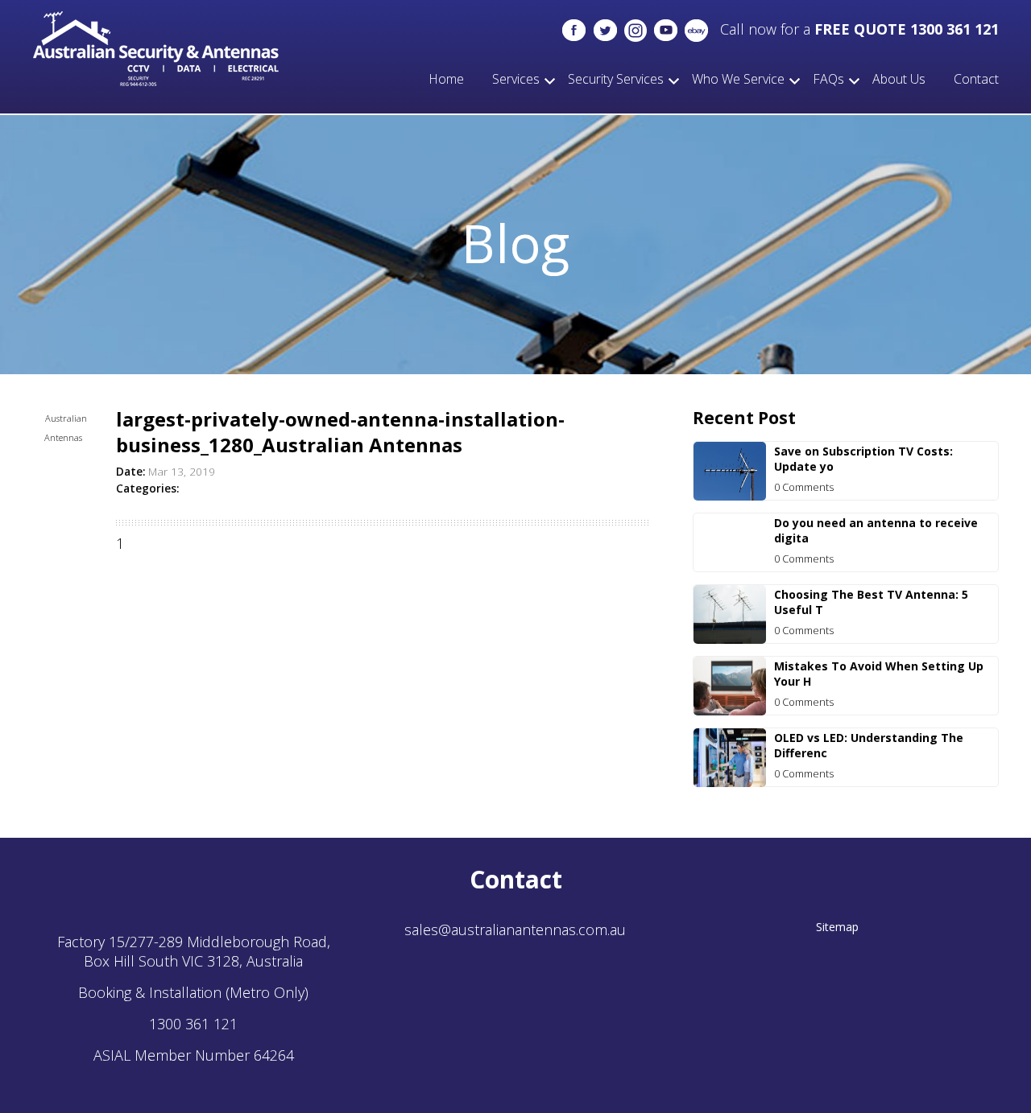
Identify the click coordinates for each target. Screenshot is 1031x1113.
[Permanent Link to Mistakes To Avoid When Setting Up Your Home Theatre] (730, 709)
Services (516, 79)
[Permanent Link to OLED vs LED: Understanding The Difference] (730, 781)
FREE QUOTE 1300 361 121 (906, 29)
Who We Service (738, 79)
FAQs (828, 79)
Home (446, 79)
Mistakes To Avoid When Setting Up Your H (878, 673)
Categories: (147, 488)
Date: (130, 471)
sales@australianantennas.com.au (515, 929)
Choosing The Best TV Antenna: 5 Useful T (871, 602)
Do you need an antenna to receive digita (876, 530)
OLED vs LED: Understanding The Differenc (868, 745)
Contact (976, 79)
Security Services (616, 79)
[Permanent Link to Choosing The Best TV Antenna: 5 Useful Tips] (730, 638)
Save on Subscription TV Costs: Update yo (863, 458)
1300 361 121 (193, 1023)
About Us (898, 79)
